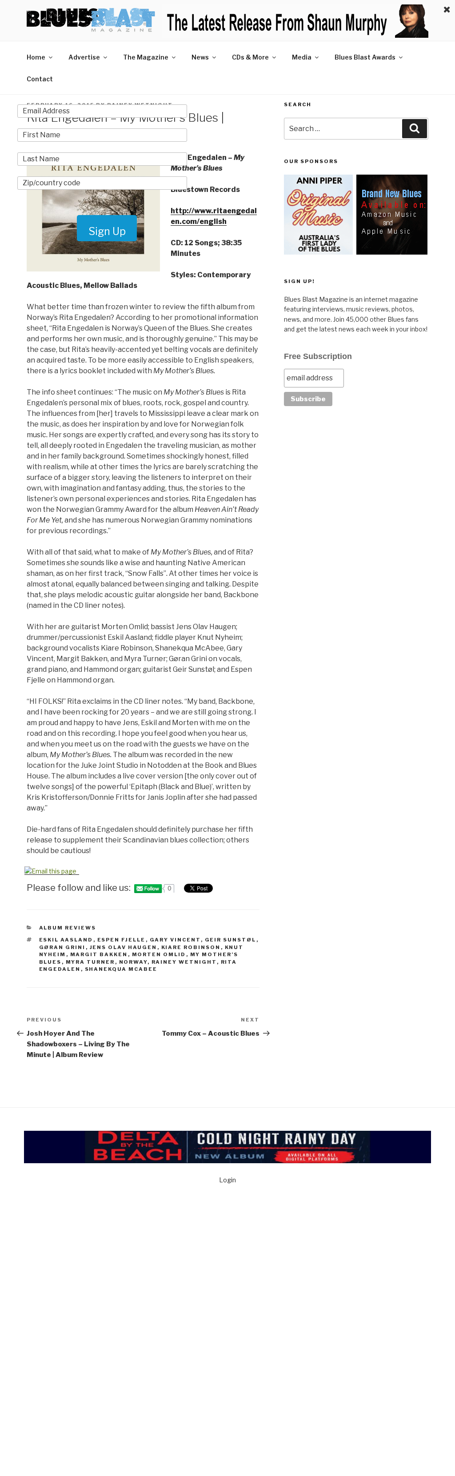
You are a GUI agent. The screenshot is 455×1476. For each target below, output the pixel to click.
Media (301, 57)
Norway (133, 962)
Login (227, 1180)
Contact (40, 79)
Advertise (84, 57)
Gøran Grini (62, 947)
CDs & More (250, 57)
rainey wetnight (184, 962)
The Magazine (145, 57)
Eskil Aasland (66, 940)
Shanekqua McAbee (121, 969)
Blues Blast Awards (365, 57)
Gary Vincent (175, 940)
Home (36, 57)
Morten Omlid (159, 954)
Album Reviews (67, 928)
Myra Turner (90, 962)
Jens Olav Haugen (123, 947)
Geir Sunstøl (230, 940)
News (200, 57)
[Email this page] (51, 871)
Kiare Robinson (191, 947)
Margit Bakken (99, 954)
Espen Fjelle (121, 940)
